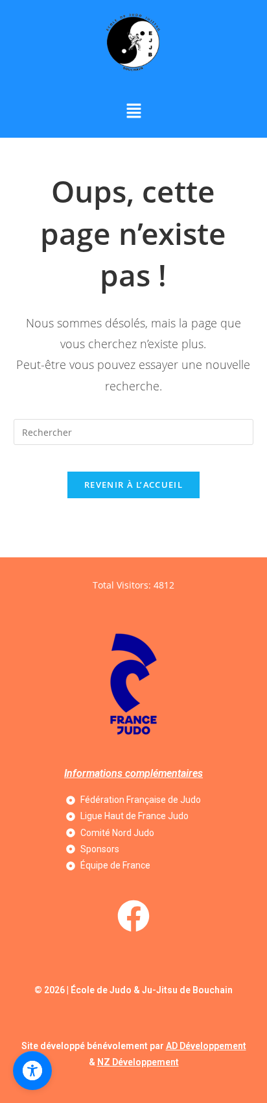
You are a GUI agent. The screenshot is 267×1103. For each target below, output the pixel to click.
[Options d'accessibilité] (32, 1070)
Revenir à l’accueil (133, 484)
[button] (133, 111)
